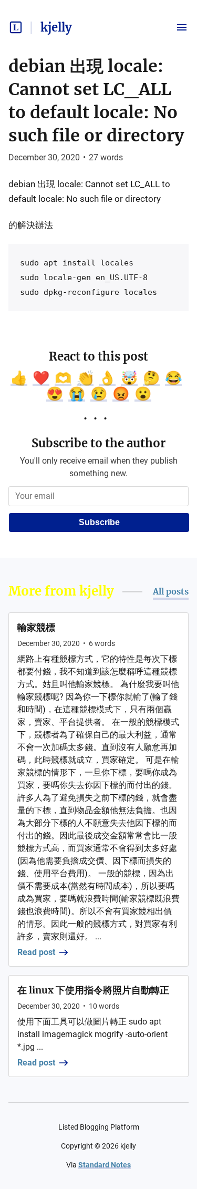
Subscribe (99, 522)
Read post (36, 952)
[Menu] (181, 27)
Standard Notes (104, 1165)
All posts (171, 591)
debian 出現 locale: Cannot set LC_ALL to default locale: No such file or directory (96, 101)
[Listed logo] (15, 27)
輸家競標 (36, 627)
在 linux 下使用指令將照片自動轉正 (93, 990)
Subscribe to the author (98, 443)
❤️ (41, 378)
